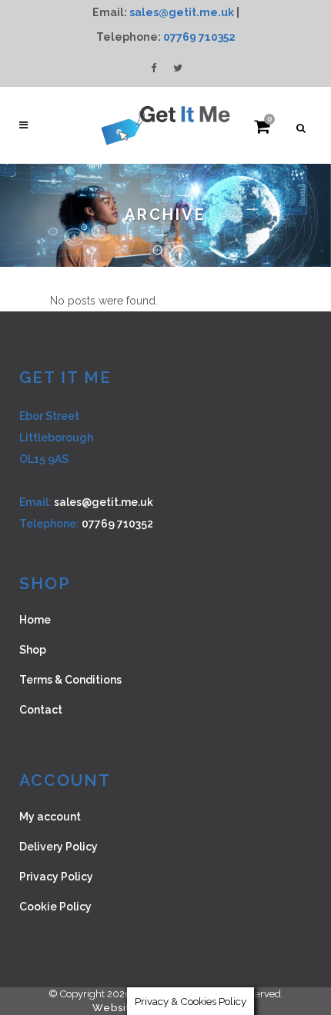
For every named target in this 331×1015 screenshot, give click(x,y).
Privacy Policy (56, 876)
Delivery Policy (58, 846)
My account (50, 816)
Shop (32, 650)
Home (35, 620)
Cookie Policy (55, 906)
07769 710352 (199, 37)
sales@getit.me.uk (181, 12)
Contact (40, 710)
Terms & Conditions (70, 680)
